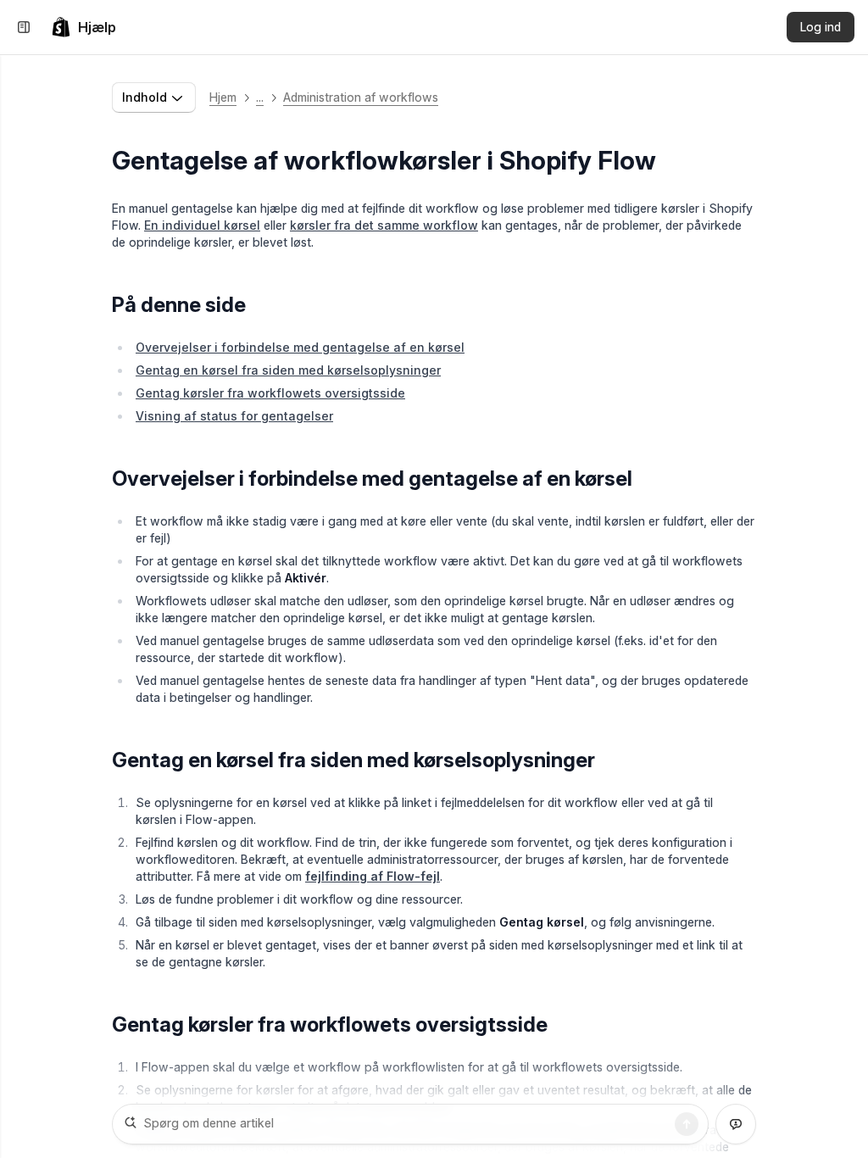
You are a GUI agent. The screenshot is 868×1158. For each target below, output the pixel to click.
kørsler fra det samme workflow (384, 225)
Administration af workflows (360, 97)
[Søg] (686, 1124)
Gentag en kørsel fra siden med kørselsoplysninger (288, 370)
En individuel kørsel (202, 225)
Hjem (222, 97)
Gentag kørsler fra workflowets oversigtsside (270, 393)
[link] (83, 27)
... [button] (260, 97)
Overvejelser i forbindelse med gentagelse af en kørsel (300, 347)
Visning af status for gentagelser (234, 416)
